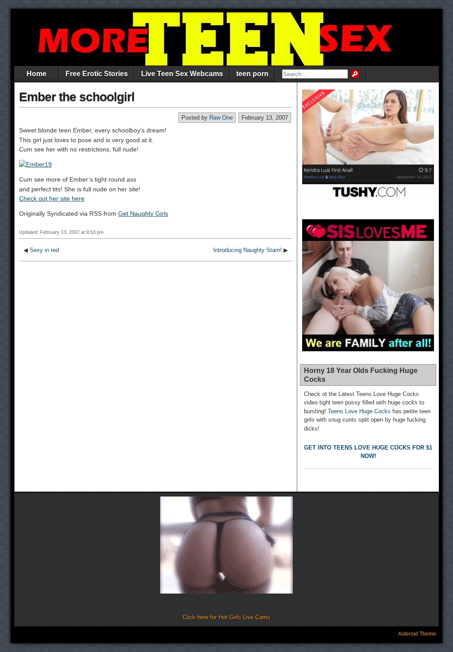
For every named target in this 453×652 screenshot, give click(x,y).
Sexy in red (44, 250)
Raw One (221, 117)
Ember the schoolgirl (76, 97)
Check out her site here (51, 198)
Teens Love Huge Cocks (359, 411)
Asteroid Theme (417, 634)
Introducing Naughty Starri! (247, 250)
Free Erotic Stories (96, 74)
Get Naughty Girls (143, 213)
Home (36, 74)
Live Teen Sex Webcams (182, 74)
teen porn (252, 74)
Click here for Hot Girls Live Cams (226, 617)
